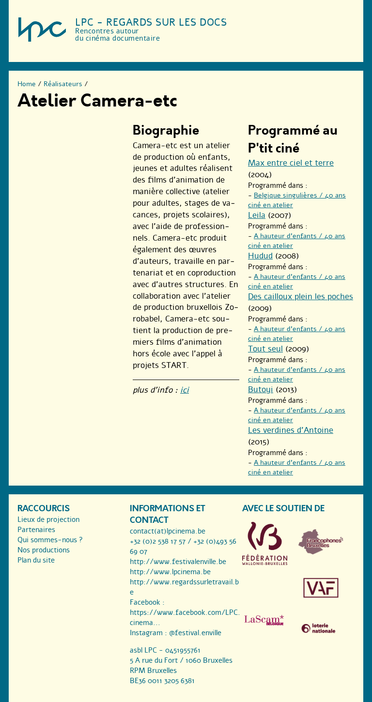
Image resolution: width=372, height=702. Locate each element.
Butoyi (260, 389)
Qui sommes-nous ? (50, 540)
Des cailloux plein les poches (300, 296)
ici (184, 390)
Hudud (260, 255)
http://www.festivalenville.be (178, 561)
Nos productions (43, 550)
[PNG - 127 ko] (320, 552)
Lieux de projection (48, 519)
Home (26, 84)
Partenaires (36, 529)
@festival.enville (195, 633)
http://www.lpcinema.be (170, 572)
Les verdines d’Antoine (290, 430)
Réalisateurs (63, 84)
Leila (256, 215)
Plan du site (36, 560)
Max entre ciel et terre (291, 162)
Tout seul (265, 348)
